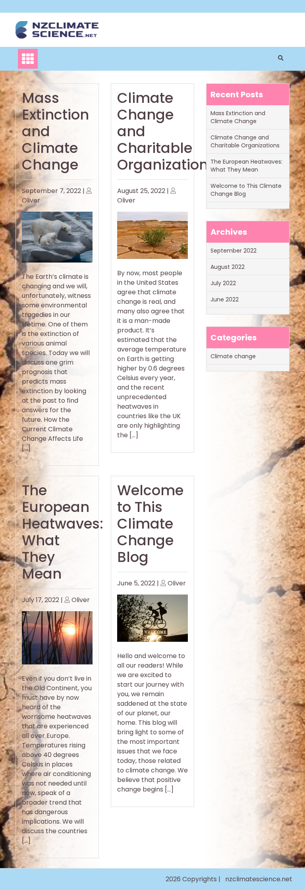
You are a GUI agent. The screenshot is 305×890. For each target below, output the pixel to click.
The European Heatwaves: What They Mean (62, 532)
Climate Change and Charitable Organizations (245, 141)
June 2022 (224, 299)
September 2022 (233, 251)
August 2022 (227, 267)
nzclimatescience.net (258, 879)
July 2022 (223, 283)
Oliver (31, 200)
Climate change (233, 356)
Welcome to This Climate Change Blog (150, 524)
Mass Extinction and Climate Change (237, 117)
